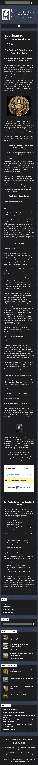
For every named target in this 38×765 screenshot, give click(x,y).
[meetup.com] (16, 743)
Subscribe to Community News (13, 712)
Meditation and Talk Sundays (19, 636)
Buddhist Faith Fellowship (25, 14)
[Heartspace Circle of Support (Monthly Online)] (5, 647)
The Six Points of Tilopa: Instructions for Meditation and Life (22, 671)
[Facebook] (13, 743)
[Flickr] (24, 743)
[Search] (32, 3)
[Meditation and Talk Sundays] (5, 639)
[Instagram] (21, 743)
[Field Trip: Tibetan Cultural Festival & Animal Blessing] (5, 657)
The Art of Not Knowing (18, 694)
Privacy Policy (16, 739)
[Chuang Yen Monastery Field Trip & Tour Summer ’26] (5, 681)
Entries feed (7, 606)
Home (7, 739)
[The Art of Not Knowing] (5, 698)
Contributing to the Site (11, 729)
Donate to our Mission (10, 710)
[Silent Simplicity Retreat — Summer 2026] (5, 690)
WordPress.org (8, 612)
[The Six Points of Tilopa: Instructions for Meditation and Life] (5, 673)
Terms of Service (27, 739)
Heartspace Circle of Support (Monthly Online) (19, 645)
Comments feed (8, 609)
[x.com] (19, 743)
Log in (5, 604)
